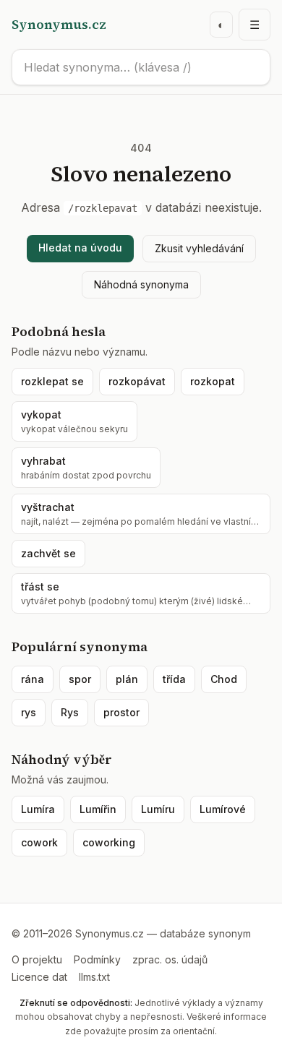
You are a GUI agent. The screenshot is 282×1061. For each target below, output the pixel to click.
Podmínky (97, 959)
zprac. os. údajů (170, 959)
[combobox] (141, 67)
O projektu (37, 959)
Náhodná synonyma (141, 284)
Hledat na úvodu (80, 247)
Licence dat (39, 977)
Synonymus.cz (59, 24)
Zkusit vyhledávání (199, 248)
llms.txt (94, 977)
